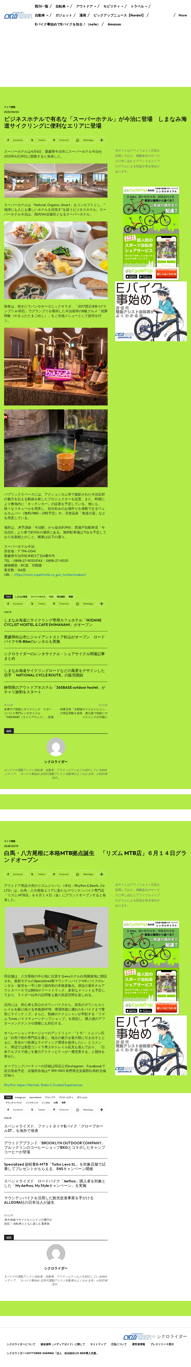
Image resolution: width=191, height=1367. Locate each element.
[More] (102, 140)
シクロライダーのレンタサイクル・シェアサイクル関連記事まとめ (54, 656)
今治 (51, 596)
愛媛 (71, 596)
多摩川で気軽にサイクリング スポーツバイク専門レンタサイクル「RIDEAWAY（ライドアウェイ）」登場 (29, 713)
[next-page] (12, 701)
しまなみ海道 (21, 596)
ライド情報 (9, 107)
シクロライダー (56, 761)
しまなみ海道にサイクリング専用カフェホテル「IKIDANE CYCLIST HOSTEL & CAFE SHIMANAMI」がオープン (52, 622)
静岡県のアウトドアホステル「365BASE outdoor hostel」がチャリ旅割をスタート (54, 689)
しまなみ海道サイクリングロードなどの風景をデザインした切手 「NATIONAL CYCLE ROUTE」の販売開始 (54, 672)
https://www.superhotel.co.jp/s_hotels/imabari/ (50, 575)
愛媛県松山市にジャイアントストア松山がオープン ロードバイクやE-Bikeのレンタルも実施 (54, 639)
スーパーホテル (38, 596)
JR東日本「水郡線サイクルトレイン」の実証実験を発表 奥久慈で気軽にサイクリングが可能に (84, 713)
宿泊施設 (61, 596)
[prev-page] (6, 701)
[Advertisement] (95, 59)
